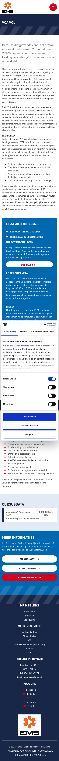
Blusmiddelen (29, 636)
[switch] (52, 387)
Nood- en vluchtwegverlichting (29, 644)
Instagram (31, 702)
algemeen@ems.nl (28, 568)
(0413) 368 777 (31, 673)
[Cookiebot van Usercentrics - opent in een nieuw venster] (44, 324)
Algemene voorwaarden (22, 750)
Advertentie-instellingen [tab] (42, 331)
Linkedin (31, 693)
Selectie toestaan (29, 425)
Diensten (29, 615)
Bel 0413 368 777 (28, 559)
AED (29, 640)
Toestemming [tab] (9, 331)
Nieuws (29, 648)
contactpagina (19, 549)
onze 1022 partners (19, 346)
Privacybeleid (38, 754)
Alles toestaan (29, 416)
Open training (28, 265)
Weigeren (29, 434)
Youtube (31, 706)
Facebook (31, 689)
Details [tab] (23, 331)
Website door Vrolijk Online (37, 746)
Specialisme (29, 619)
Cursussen (29, 611)
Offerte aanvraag (27, 577)
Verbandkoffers (29, 632)
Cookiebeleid (45, 750)
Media (30, 652)
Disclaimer (21, 754)
